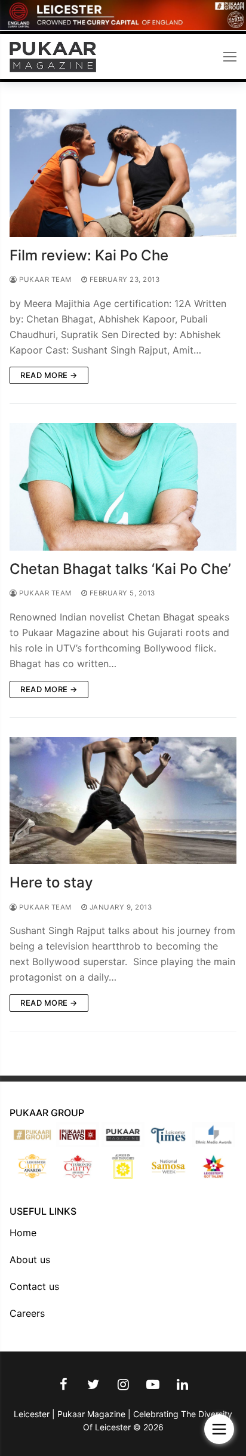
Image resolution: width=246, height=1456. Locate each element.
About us (30, 1259)
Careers (27, 1313)
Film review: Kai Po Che (89, 255)
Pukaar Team (44, 279)
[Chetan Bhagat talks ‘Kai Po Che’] (123, 487)
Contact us (34, 1286)
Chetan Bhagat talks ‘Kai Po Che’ (120, 569)
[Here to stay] (123, 801)
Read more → (49, 375)
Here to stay (51, 882)
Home (23, 1233)
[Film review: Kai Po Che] (123, 173)
